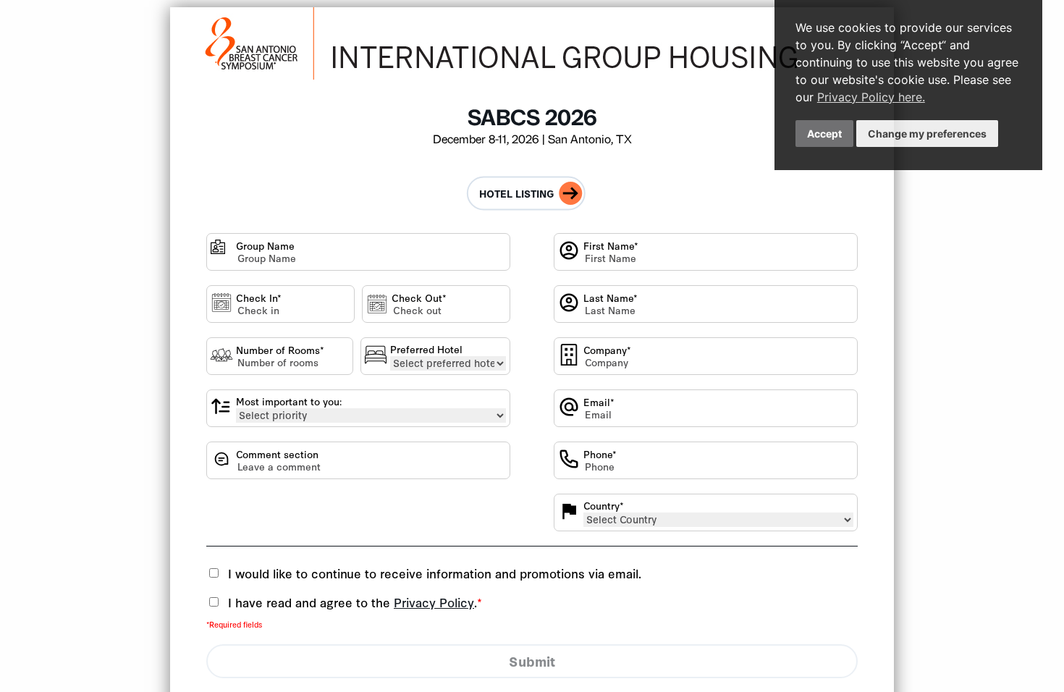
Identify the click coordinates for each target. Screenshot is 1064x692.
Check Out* (419, 298)
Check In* (259, 298)
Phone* (600, 454)
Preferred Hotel (426, 349)
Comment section (277, 454)
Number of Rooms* (280, 350)
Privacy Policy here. (871, 97)
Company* (607, 350)
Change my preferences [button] (927, 133)
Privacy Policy (434, 602)
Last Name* (610, 298)
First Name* (610, 246)
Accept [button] (824, 133)
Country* (603, 505)
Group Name (265, 246)
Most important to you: (289, 401)
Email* (599, 402)
